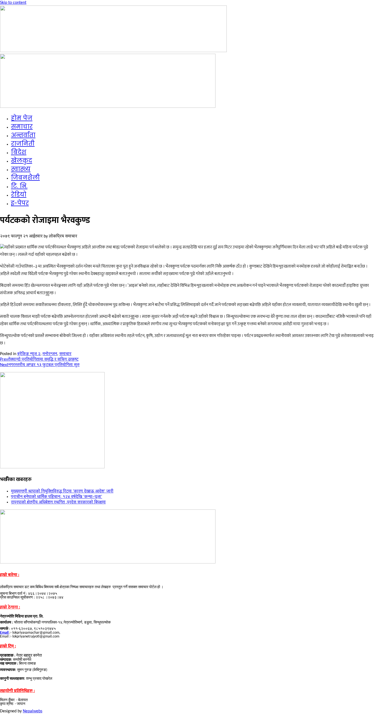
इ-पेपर (20, 203)
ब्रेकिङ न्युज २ (28, 354)
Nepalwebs (32, 711)
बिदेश (18, 152)
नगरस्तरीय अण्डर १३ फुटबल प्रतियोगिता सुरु (40, 365)
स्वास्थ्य (20, 169)
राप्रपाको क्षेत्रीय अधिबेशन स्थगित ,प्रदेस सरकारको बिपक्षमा (58, 502)
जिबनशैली (25, 178)
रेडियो (18, 195)
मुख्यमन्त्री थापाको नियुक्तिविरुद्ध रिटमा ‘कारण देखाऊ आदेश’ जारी (62, 491)
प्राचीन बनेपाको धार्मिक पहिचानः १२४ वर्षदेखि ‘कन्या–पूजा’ (56, 497)
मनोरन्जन (50, 354)
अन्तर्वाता (23, 135)
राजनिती (23, 144)
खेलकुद (21, 161)
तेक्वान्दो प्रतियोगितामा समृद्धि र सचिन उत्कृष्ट (39, 359)
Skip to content (13, 3)
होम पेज (21, 118)
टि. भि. (19, 186)
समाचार (22, 127)
